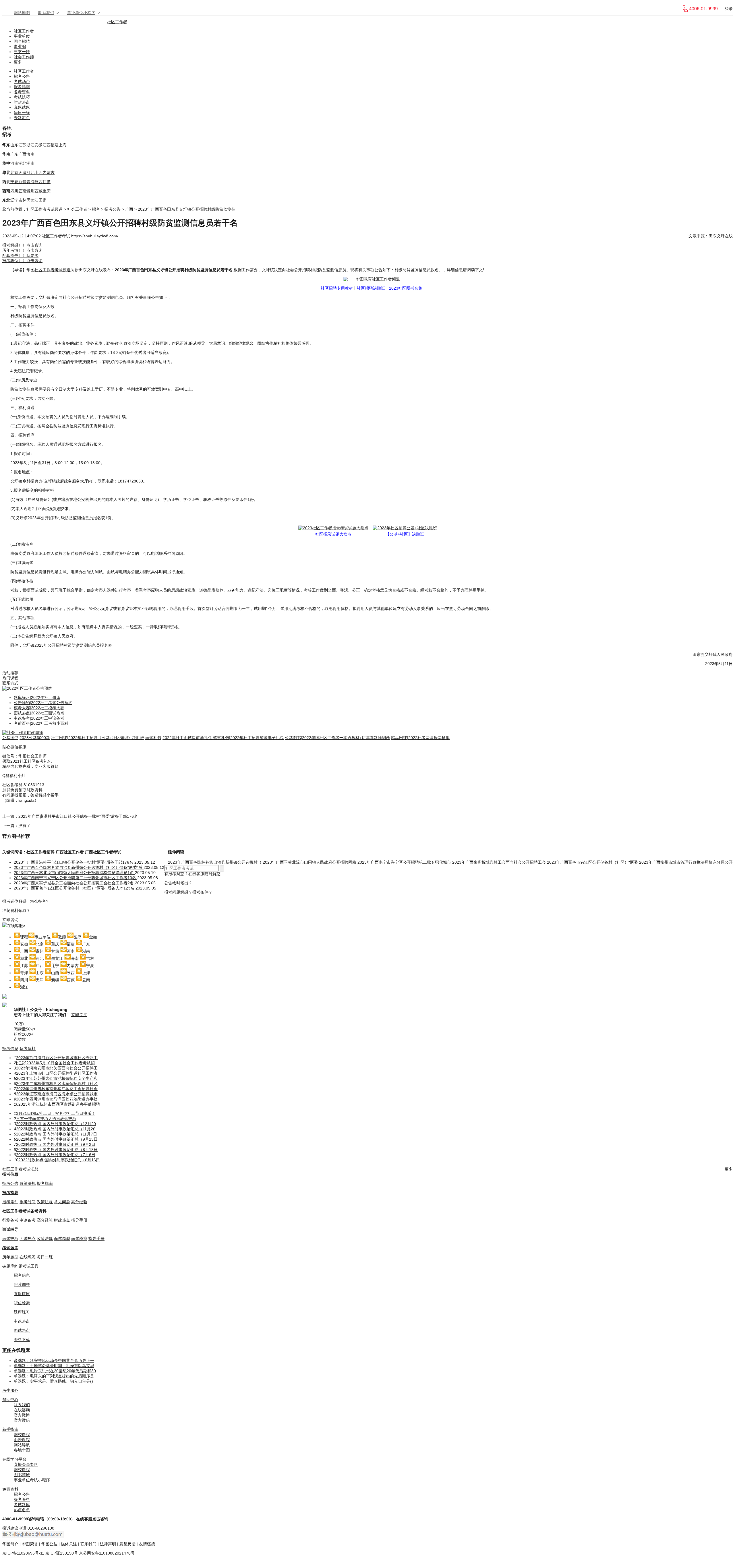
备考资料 (22, 92)
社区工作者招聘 (40, 852)
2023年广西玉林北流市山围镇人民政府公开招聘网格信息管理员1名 (74, 872)
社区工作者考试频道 (44, 209)
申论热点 (22, 1321)
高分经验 (79, 1201)
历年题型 (10, 1257)
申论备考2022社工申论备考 (39, 718)
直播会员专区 (26, 1464)
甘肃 (46, 181)
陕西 (38, 181)
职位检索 (22, 1303)
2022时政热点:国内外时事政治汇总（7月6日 (55, 1154)
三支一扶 (22, 51)
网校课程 (22, 1434)
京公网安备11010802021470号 (107, 1553)
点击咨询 (100, 1519)
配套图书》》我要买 (20, 255)
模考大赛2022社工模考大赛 (39, 708)
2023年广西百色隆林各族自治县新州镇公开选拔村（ (215, 862)
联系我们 (46, 12)
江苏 (22, 145)
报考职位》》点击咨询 (22, 260)
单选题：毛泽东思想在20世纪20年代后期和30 (55, 1371)
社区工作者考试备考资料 (24, 1211)
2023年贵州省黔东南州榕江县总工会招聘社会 (57, 1088)
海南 (30, 154)
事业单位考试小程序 (32, 1480)
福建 (55, 145)
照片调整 (22, 1284)
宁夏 (14, 181)
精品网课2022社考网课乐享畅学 (420, 737)
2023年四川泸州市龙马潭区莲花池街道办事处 (57, 1099)
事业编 (20, 46)
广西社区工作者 (70, 852)
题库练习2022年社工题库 (37, 697)
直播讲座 (22, 1293)
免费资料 (10, 1489)
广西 (22, 154)
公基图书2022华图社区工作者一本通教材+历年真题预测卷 (337, 737)
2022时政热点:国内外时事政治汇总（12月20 (56, 1123)
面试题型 (62, 1238)
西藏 (38, 191)
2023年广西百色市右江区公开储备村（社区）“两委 (592, 862)
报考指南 (22, 86)
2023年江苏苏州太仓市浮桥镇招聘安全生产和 (57, 1078)
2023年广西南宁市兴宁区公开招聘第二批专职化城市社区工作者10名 (75, 877)
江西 (46, 145)
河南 (14, 163)
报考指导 (10, 1192)
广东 (14, 154)
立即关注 (79, 1014)
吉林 (22, 200)
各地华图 (22, 1450)
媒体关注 (69, 1544)
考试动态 (22, 81)
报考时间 (28, 1201)
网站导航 (22, 1445)
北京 (14, 172)
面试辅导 (10, 1229)
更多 (18, 62)
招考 (96, 209)
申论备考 (28, 1220)
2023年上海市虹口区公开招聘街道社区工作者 (57, 1073)
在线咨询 (22, 1410)
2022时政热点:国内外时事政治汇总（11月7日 (56, 1134)
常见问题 (62, 1201)
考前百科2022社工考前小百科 (41, 723)
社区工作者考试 (56, 236)
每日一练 (22, 112)
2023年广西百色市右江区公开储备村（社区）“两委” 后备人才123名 (75, 888)
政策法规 (28, 1183)
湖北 (22, 163)
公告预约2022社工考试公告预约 (43, 702)
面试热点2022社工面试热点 (39, 713)
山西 (38, 172)
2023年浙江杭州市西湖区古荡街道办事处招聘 (59, 1104)
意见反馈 (127, 1544)
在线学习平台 (14, 1459)
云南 (22, 191)
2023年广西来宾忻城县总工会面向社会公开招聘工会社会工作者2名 (74, 883)
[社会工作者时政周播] (22, 732)
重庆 (46, 191)
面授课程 (22, 1439)
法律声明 (108, 1544)
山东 (14, 145)
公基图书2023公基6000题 (26, 737)
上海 (63, 145)
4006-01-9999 (15, 1519)
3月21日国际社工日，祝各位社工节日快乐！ (55, 1113)
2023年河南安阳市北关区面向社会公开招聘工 (57, 1068)
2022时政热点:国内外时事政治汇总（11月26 (55, 1129)
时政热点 (22, 102)
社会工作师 (24, 57)
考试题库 (10, 1247)
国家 (42, 200)
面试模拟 (79, 1238)
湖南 (30, 163)
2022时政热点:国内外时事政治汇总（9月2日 (55, 1144)
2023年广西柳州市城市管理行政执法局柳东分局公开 (686, 862)
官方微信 (22, 1420)
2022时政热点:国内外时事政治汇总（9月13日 (57, 1139)
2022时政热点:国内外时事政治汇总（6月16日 (59, 1160)
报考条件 (10, 1201)
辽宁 (14, 200)
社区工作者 (117, 22)
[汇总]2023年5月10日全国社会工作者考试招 (55, 1063)
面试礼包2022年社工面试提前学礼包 (179, 737)
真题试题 (22, 107)
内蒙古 (48, 172)
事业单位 (22, 36)
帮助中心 (10, 1399)
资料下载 (22, 1339)
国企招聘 (22, 41)
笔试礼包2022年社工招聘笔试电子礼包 (248, 737)
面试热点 (28, 1238)
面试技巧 (10, 1238)
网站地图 (22, 12)
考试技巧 (22, 97)
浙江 (30, 145)
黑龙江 (32, 200)
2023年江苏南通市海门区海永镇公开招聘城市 (57, 1094)
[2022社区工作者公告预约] (27, 688)
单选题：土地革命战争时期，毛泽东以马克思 (54, 1365)
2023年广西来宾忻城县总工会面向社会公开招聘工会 (499, 862)
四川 (14, 191)
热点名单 (22, 1509)
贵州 (30, 191)
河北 (30, 172)
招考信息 (10, 1048)
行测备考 (10, 1220)
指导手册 (79, 1220)
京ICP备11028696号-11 (23, 1553)
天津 (22, 172)
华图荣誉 (30, 1544)
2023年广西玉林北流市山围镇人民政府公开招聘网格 (309, 862)
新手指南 (10, 1429)
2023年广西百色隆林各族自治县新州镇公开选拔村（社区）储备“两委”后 (79, 867)
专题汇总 (22, 117)
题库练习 (22, 1312)
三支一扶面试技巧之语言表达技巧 (46, 1118)
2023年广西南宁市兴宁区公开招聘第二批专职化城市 (404, 862)
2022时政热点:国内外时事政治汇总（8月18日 (57, 1149)
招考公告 (22, 76)
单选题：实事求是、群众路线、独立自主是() (53, 1381)
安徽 (38, 145)
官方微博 (22, 1415)
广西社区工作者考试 (103, 852)
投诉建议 (10, 1528)
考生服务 (10, 1390)
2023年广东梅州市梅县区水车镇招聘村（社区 (57, 1083)
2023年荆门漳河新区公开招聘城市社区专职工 (57, 1057)
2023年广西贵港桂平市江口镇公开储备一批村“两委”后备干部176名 (78, 816)
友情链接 (147, 1544)
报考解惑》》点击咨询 (22, 245)
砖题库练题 (12, 1266)
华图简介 (10, 1544)
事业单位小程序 (81, 12)
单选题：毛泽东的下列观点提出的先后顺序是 (54, 1376)
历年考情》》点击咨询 (22, 250)
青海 (30, 181)
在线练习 (28, 1257)
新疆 (22, 181)
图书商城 (22, 1474)
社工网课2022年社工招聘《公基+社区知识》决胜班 (97, 737)
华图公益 (49, 1544)
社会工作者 (77, 209)
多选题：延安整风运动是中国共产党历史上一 (54, 1360)
